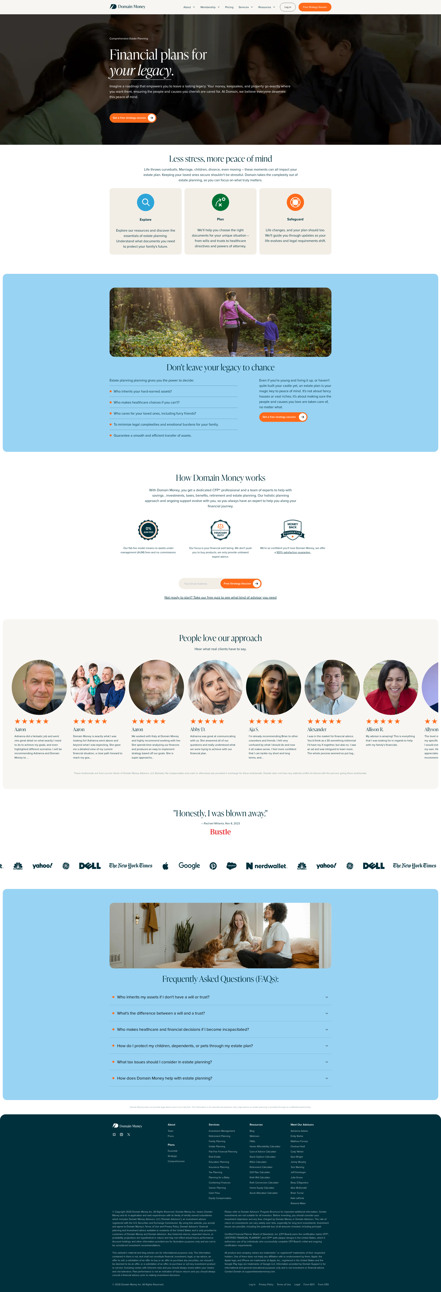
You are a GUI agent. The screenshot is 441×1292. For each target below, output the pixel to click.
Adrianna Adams (299, 1131)
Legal (297, 1284)
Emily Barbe (297, 1136)
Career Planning (217, 1188)
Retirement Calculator (261, 1167)
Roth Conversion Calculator (264, 1182)
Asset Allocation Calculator (264, 1193)
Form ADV (309, 1284)
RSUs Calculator (258, 1162)
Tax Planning (215, 1172)
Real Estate (215, 1157)
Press (171, 1136)
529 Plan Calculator (260, 1172)
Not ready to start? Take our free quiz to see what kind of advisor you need (221, 597)
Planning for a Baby (219, 1177)
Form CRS (323, 1284)
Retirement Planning (219, 1136)
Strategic (172, 1156)
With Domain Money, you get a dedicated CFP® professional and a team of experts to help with (220, 489)
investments (175, 495)
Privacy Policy (266, 1284)
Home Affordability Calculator (265, 1146)
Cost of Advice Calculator (263, 1151)
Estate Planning (217, 1146)
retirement (217, 495)
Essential (172, 1151)
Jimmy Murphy (298, 1162)
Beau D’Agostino (299, 1182)
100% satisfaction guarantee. (293, 552)
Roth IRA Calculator (260, 1177)
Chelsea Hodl (298, 1146)
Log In (252, 1284)
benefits (202, 495)
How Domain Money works (220, 477)
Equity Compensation (220, 1198)
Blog (252, 1131)
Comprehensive (176, 1161)
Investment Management (222, 1131)
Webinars (254, 1136)
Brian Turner (297, 1193)
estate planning (244, 495)
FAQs (252, 1141)
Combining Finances (219, 1182)
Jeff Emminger (298, 1172)
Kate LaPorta (297, 1198)
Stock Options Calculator (263, 1157)
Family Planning (217, 1141)
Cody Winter (297, 1151)
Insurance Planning (219, 1167)
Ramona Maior (298, 1203)
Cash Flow (214, 1193)
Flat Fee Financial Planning (223, 1151)
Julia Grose (297, 1177)
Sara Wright (297, 1157)
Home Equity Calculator (262, 1188)
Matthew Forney (299, 1141)
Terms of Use (284, 1284)
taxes (190, 495)
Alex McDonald (299, 1188)
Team (170, 1131)
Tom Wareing (297, 1167)
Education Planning (219, 1162)
